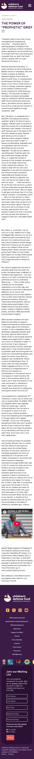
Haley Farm (17, 628)
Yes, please (12, 730)
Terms (4, 754)
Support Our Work (17, 632)
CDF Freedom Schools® (17, 618)
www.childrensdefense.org (12, 570)
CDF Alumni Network (17, 625)
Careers (17, 636)
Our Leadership (17, 639)
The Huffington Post (14, 579)
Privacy (11, 754)
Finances (17, 643)
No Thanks (11, 732)
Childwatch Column (8, 15)
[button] (4, 31)
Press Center (17, 647)
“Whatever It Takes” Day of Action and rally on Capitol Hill (17, 399)
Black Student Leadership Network (17, 621)
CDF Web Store (17, 654)
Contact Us (17, 650)
